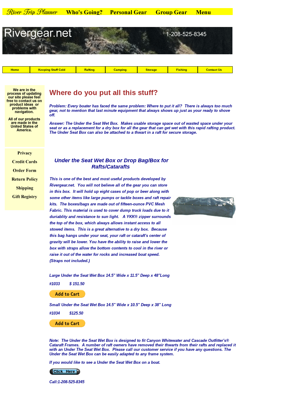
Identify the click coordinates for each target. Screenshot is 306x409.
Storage (151, 69)
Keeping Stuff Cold (51, 69)
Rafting (89, 69)
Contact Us (214, 69)
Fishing (181, 69)
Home (15, 69)
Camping (120, 69)
